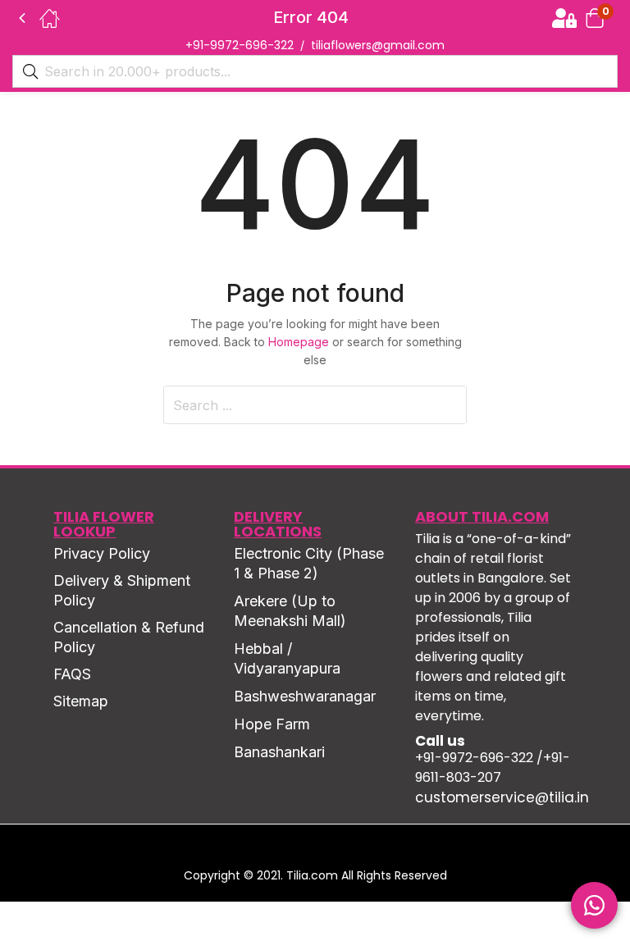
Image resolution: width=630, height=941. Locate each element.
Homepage (298, 342)
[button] (595, 17)
